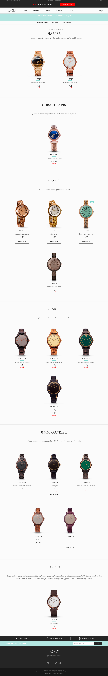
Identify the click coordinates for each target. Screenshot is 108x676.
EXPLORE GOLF (67, 4)
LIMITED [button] (47, 10)
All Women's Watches (42, 22)
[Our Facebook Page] (52, 663)
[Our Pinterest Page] (60, 663)
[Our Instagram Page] (48, 663)
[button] (100, 10)
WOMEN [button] (35, 10)
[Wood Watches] (11, 10)
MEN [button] (25, 10)
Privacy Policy (48, 673)
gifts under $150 (67, 22)
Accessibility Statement (58, 673)
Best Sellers (55, 22)
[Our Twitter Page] (56, 663)
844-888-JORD (99, 0)
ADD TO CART (22, 241)
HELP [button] (71, 10)
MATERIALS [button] (59, 10)
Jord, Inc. (54, 670)
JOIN (98, 643)
